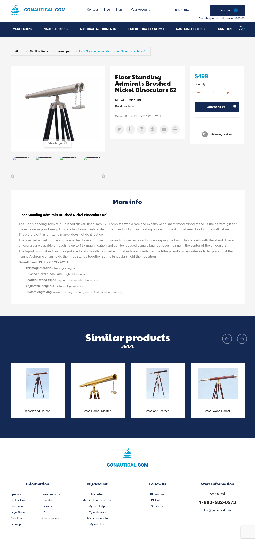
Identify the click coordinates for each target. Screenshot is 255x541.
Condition (121, 106)
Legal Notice (18, 512)
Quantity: (201, 84)
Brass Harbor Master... (98, 411)
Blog (107, 9)
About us (16, 518)
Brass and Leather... (158, 411)
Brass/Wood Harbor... (37, 411)
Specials (16, 494)
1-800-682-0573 (180, 10)
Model (119, 100)
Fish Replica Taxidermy (146, 29)
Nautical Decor (56, 29)
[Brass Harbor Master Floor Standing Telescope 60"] (98, 383)
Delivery (47, 506)
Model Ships (22, 29)
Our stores (48, 500)
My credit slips (97, 506)
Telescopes (64, 51)
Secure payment (52, 518)
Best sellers (18, 500)
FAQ (45, 512)
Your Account (140, 9)
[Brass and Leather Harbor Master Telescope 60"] (158, 383)
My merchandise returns (97, 500)
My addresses (97, 512)
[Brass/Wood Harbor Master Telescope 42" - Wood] (38, 383)
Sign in (120, 9)
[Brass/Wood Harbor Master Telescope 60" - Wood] (218, 383)
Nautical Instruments (98, 29)
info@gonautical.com (217, 510)
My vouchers (97, 524)
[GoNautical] (38, 10)
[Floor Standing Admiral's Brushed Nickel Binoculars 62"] (22, 163)
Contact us (17, 506)
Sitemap (16, 524)
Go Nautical (217, 493)
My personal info (97, 518)
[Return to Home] (17, 51)
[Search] (242, 29)
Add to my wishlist (220, 134)
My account (97, 483)
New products (51, 494)
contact (92, 9)
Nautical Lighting (190, 29)
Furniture (224, 29)
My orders (97, 494)
